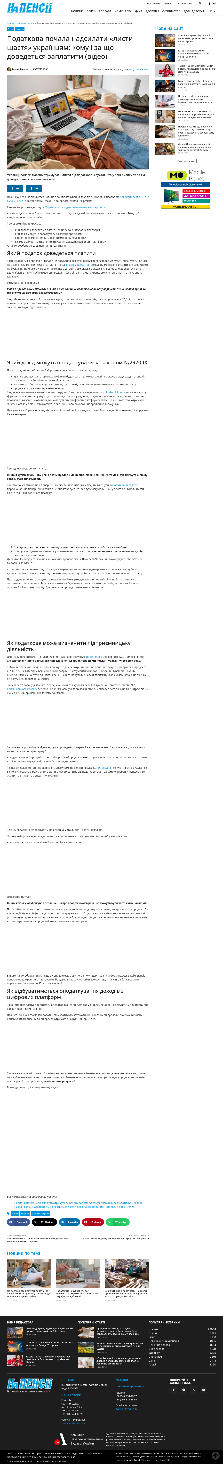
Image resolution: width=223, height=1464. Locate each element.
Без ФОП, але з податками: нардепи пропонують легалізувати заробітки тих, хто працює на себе (126, 1293)
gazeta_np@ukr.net (126, 1408)
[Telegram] (183, 1390)
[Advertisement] (78, 334)
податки (25, 1213)
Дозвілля (144, 1456)
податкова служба (40, 1213)
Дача (138, 11)
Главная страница (16, 23)
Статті (162, 1460)
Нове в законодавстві (169, 1456)
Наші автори (153, 3)
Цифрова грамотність (191, 1456)
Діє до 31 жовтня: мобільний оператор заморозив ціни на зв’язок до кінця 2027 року (194, 146)
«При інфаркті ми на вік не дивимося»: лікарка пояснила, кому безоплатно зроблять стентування (119, 1361)
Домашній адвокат (192, 1453)
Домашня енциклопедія (127, 1456)
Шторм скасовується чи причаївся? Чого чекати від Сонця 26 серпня (193, 53)
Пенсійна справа (99, 11)
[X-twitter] (193, 1390)
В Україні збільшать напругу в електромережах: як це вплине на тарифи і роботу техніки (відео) (74, 1207)
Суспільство (171, 11)
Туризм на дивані (124, 1460)
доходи (15, 1213)
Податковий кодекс (124, 485)
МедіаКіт (122, 1380)
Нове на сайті (169, 28)
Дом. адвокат (194, 11)
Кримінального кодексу (22, 689)
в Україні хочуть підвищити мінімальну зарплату (74, 207)
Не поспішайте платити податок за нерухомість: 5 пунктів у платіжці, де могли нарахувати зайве (28, 1293)
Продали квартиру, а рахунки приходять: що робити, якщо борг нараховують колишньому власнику (196, 131)
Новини (77, 11)
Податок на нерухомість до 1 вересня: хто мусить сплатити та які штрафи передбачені (77, 1293)
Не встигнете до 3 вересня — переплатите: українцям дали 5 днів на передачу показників (196, 114)
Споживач (146, 1460)
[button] (18, 1222)
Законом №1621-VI (77, 265)
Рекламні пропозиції (130, 1386)
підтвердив (104, 768)
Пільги (154, 1456)
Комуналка (123, 11)
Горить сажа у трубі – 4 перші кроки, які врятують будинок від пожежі (196, 83)
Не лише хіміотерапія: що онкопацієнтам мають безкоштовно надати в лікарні (195, 99)
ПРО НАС (67, 1380)
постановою (94, 657)
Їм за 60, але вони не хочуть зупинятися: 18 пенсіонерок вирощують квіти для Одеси (120, 1346)
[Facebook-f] (209, 3)
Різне (155, 1460)
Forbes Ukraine (115, 392)
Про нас (168, 3)
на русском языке (138, 69)
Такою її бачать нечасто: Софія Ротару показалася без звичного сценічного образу (196, 68)
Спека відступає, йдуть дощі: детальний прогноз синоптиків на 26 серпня (195, 38)
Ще (209, 11)
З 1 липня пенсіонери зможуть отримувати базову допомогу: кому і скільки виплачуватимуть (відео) (78, 1203)
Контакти (180, 3)
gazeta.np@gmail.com (73, 1423)
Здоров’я (152, 11)
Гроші (10, 29)
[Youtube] (214, 3)
